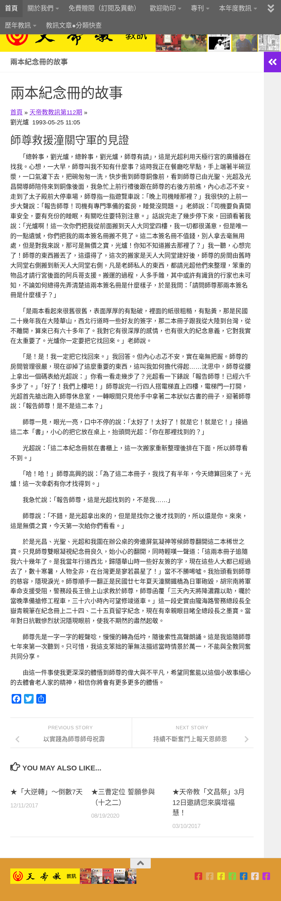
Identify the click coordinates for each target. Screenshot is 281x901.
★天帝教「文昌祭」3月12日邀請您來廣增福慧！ (208, 802)
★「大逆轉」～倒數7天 (46, 792)
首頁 (11, 8)
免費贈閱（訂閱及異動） (104, 8)
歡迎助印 (163, 8)
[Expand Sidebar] (272, 62)
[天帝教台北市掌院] (198, 876)
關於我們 (40, 8)
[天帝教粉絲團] (266, 876)
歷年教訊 (18, 25)
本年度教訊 (235, 8)
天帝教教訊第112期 (55, 112)
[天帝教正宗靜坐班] (255, 876)
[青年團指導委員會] (232, 876)
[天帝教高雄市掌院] (221, 876)
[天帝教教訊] (244, 876)
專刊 (197, 8)
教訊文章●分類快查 (74, 25)
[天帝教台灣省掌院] (210, 876)
